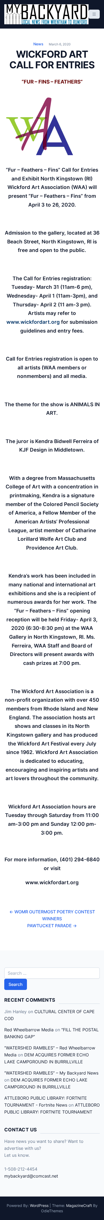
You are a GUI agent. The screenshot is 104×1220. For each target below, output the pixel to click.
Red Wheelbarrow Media (29, 1029)
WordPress (39, 1205)
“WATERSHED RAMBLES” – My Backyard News (51, 1073)
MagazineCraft (79, 1205)
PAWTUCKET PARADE (52, 925)
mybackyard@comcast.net (31, 1176)
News (38, 44)
